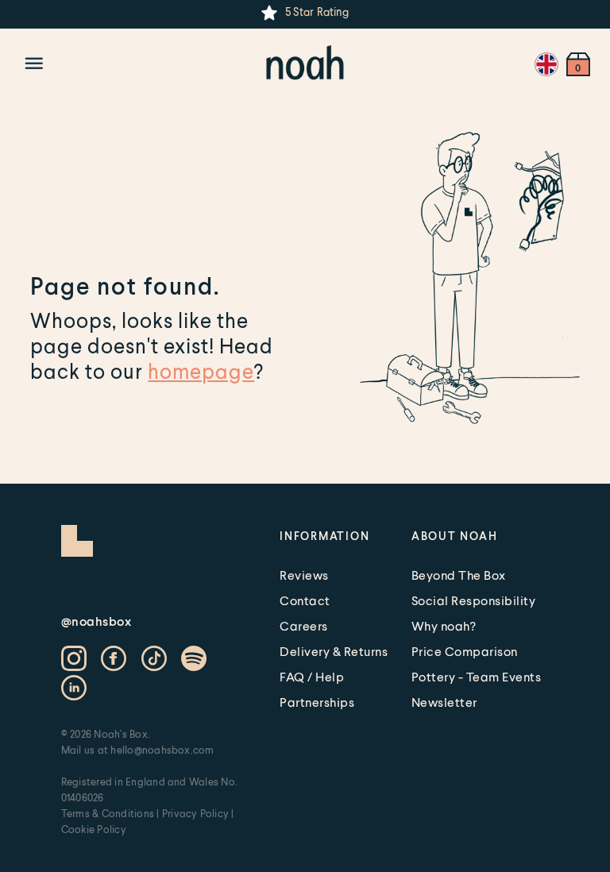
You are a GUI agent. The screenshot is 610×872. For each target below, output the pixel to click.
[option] (304, 13)
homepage (201, 371)
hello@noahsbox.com (162, 749)
